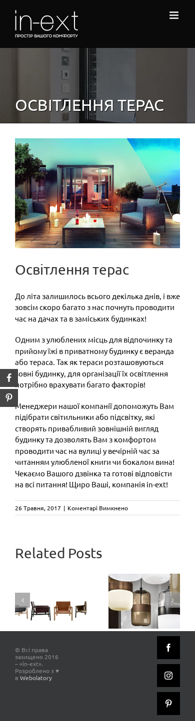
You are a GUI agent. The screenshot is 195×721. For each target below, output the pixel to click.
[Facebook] (168, 647)
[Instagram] (168, 675)
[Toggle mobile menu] (175, 15)
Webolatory (36, 678)
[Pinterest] (168, 703)
